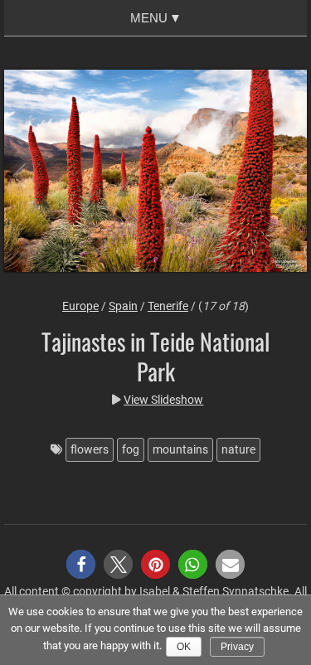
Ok (184, 647)
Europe (80, 306)
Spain (123, 306)
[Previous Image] (33, 173)
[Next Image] (278, 173)
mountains (180, 449)
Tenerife (168, 306)
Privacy (237, 647)
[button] (80, 564)
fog (130, 449)
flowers (89, 449)
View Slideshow (163, 399)
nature (238, 449)
